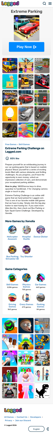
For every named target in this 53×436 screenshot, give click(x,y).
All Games (9, 417)
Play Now (24, 47)
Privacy (8, 420)
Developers (35, 417)
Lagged (10, 3)
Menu (50, 3)
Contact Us (22, 417)
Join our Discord (23, 420)
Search (44, 3)
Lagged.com (13, 410)
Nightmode (48, 429)
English (36, 429)
